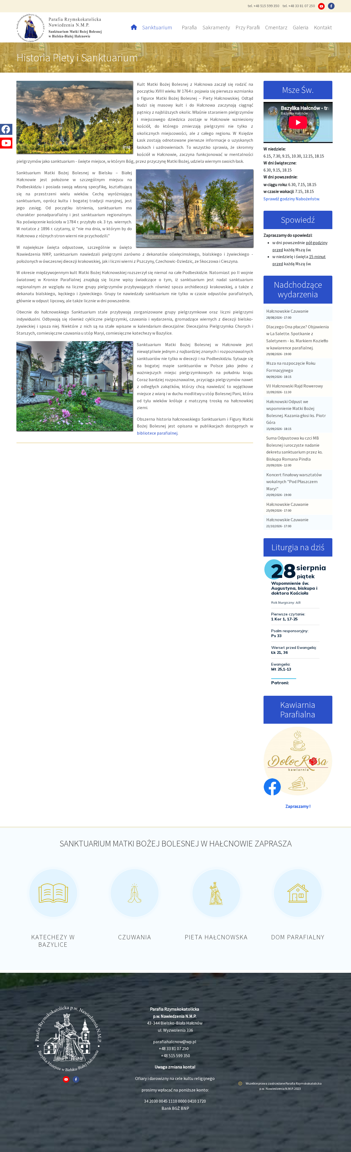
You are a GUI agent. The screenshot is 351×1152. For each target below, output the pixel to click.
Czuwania (134, 937)
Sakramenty (216, 27)
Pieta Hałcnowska (216, 937)
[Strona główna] (61, 27)
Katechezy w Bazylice (53, 940)
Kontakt (323, 27)
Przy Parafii (248, 27)
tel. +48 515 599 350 (263, 5)
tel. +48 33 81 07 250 (298, 5)
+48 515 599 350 (175, 1055)
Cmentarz (276, 27)
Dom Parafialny (298, 937)
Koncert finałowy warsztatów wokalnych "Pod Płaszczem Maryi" (294, 481)
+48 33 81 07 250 (174, 1048)
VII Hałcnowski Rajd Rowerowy (294, 386)
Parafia (189, 27)
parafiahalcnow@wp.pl (174, 1041)
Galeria (300, 27)
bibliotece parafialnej (157, 433)
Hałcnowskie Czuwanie (287, 311)
